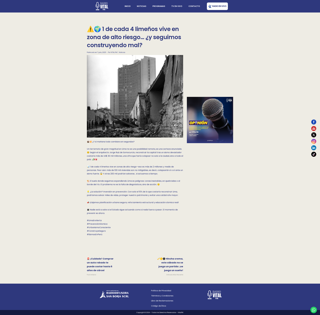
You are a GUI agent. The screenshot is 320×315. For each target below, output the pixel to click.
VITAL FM (114, 52)
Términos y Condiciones (162, 295)
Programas (158, 6)
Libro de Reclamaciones (162, 300)
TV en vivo (176, 6)
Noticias (141, 6)
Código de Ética (158, 305)
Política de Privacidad (161, 290)
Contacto (194, 6)
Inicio (128, 6)
